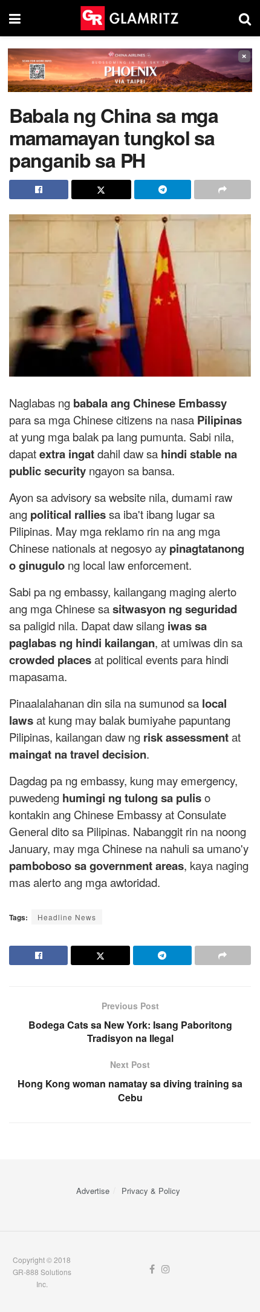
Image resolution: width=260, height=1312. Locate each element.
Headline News (66, 917)
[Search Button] (245, 18)
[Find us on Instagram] (165, 1269)
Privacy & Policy (151, 1190)
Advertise (92, 1190)
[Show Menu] (15, 18)
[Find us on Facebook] (152, 1269)
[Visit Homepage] (129, 18)
